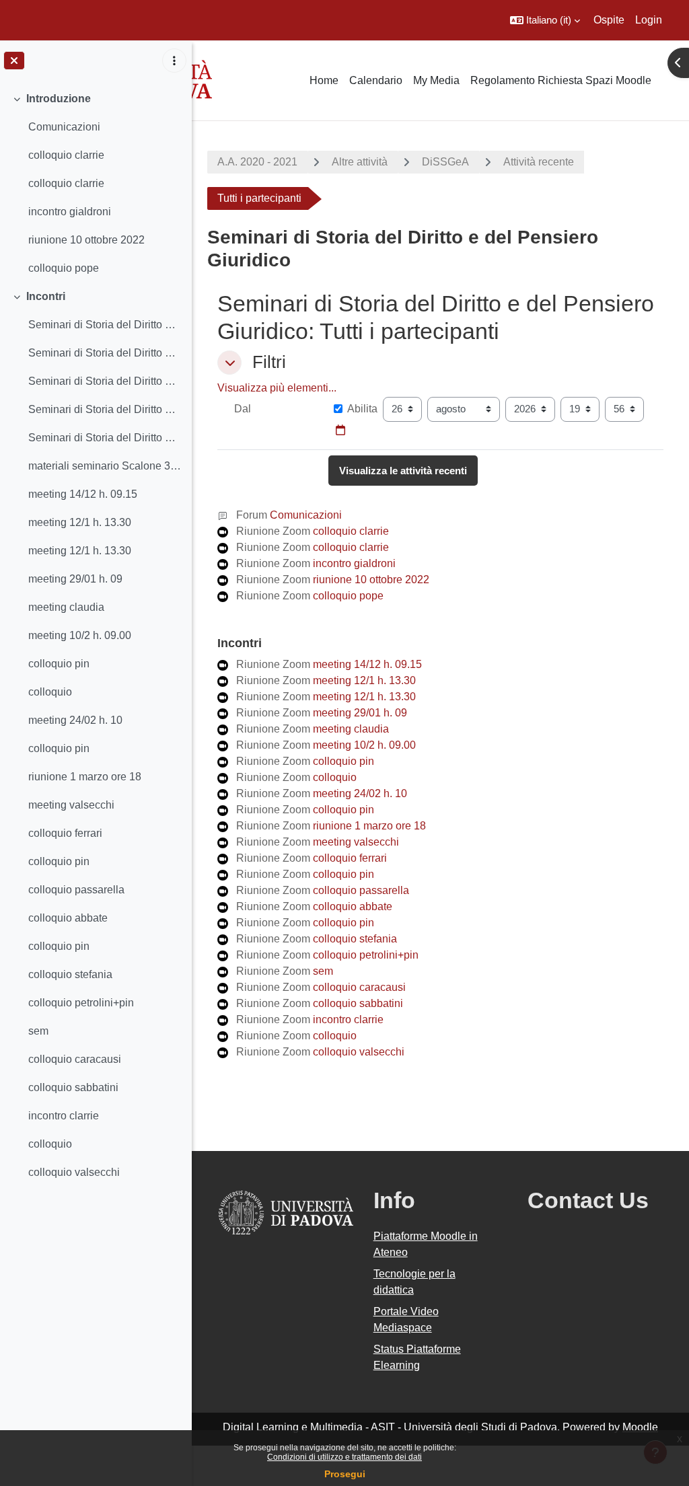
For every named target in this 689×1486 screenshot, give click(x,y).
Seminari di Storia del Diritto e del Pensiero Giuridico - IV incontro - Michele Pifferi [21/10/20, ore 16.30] (104, 409)
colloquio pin (58, 663)
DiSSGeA (445, 162)
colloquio (50, 692)
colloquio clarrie (66, 155)
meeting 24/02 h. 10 (75, 720)
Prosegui (344, 1474)
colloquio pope (63, 268)
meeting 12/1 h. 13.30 (79, 522)
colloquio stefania (70, 974)
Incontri (45, 296)
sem (38, 1031)
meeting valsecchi (71, 805)
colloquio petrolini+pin (81, 1002)
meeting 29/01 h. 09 (75, 579)
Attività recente (538, 162)
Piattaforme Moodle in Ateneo (425, 1244)
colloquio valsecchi (74, 1172)
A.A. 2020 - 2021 (257, 162)
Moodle (640, 1427)
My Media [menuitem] (436, 80)
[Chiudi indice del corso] (14, 60)
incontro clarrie (63, 1115)
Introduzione (58, 98)
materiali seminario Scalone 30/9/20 (104, 466)
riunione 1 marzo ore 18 (84, 776)
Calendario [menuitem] (375, 80)
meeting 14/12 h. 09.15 (82, 494)
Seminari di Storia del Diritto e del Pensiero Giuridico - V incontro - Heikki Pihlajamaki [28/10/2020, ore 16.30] (104, 437)
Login (648, 20)
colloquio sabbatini (73, 1087)
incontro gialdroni (69, 211)
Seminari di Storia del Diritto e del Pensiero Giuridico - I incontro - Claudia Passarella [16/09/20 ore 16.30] (104, 324)
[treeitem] (95, 184)
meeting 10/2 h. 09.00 (79, 635)
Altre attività (360, 162)
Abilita (362, 408)
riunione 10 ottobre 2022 (86, 240)
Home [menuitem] (324, 80)
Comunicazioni (64, 127)
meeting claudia (66, 607)
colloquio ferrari (65, 833)
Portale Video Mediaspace (406, 1319)
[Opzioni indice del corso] (174, 60)
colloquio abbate (68, 918)
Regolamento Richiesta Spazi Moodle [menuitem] (560, 80)
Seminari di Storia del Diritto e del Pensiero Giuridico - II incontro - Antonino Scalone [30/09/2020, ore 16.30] (104, 353)
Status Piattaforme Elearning (417, 1357)
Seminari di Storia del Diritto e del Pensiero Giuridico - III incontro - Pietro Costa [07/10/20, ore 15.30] (104, 381)
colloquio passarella (76, 889)
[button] (545, 20)
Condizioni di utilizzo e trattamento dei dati (344, 1457)
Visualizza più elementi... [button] (276, 388)
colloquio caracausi (74, 1059)
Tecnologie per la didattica (414, 1282)
